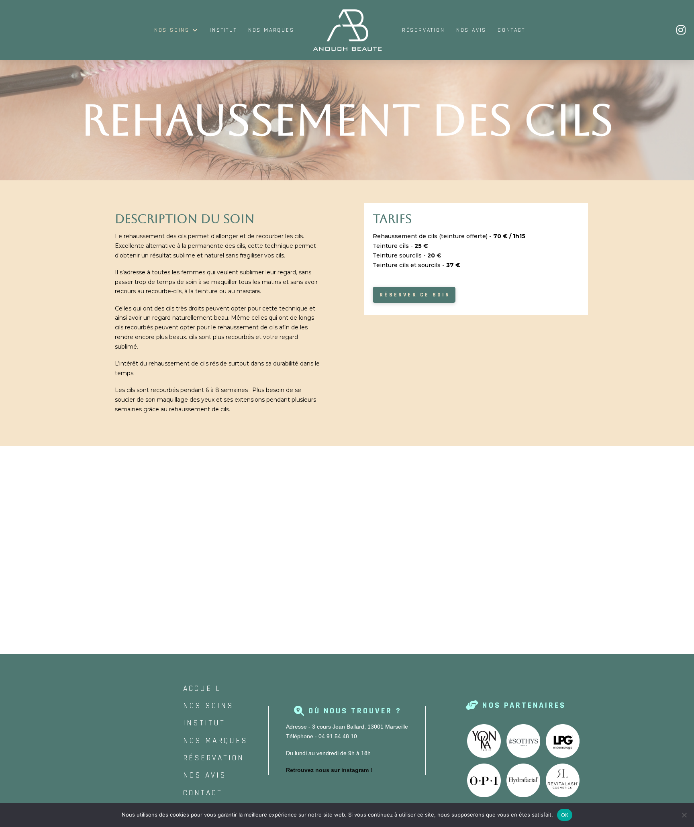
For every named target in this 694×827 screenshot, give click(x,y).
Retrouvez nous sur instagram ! (329, 770)
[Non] (684, 815)
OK (565, 815)
